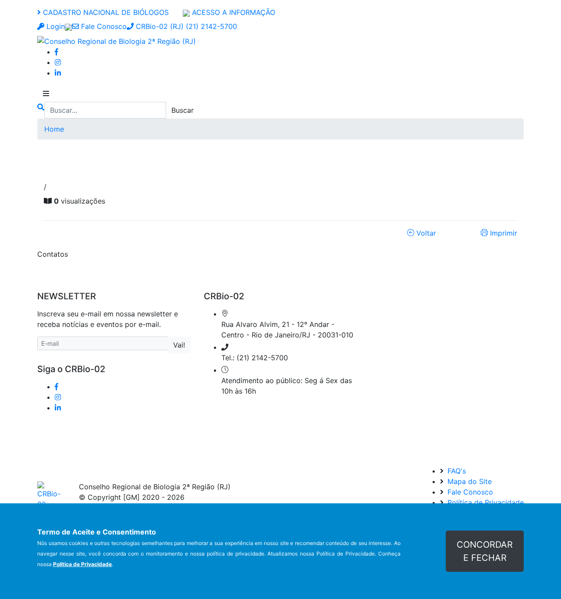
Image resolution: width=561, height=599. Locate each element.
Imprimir (502, 233)
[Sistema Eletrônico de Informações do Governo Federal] (68, 26)
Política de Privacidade (484, 502)
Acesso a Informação (232, 12)
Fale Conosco (103, 26)
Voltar (425, 233)
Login (54, 26)
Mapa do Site (468, 481)
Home (54, 129)
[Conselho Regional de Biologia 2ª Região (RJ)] (116, 40)
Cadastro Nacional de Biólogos (105, 12)
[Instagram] (58, 62)
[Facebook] (56, 51)
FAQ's (455, 470)
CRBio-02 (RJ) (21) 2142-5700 (185, 26)
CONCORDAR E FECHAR (485, 551)
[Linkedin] (58, 72)
